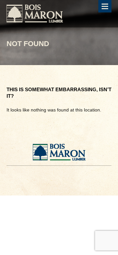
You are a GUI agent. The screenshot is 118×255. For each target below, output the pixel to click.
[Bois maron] (35, 13)
